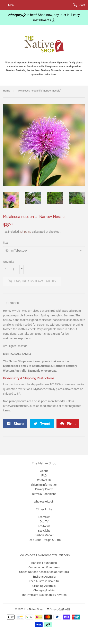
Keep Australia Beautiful (44, 581)
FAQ (44, 475)
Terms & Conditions (44, 494)
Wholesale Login (44, 501)
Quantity (8, 261)
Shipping (25, 231)
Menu (11, 5)
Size (5, 242)
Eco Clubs (44, 530)
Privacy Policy (44, 489)
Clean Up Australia (44, 585)
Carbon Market (44, 535)
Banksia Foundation (44, 562)
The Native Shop (33, 609)
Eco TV (44, 521)
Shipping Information (44, 484)
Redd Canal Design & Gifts (44, 540)
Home (6, 90)
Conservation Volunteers (44, 567)
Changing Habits (44, 590)
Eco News (44, 526)
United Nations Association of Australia (44, 572)
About (44, 471)
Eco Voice (44, 517)
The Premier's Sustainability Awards (44, 595)
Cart (82, 5)
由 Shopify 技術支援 (58, 609)
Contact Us (44, 480)
